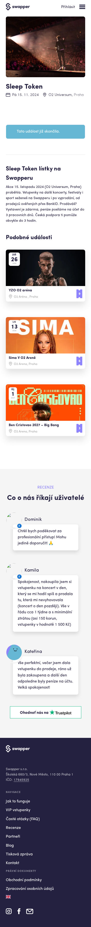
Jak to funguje (18, 801)
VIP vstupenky (18, 810)
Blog (10, 846)
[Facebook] (18, 913)
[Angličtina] (8, 897)
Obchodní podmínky (24, 880)
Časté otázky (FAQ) (23, 819)
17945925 (21, 780)
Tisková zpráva (19, 854)
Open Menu (82, 7)
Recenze (13, 828)
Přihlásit (68, 7)
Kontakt (12, 863)
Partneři (13, 837)
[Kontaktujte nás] (29, 913)
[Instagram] (9, 913)
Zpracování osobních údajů (30, 889)
